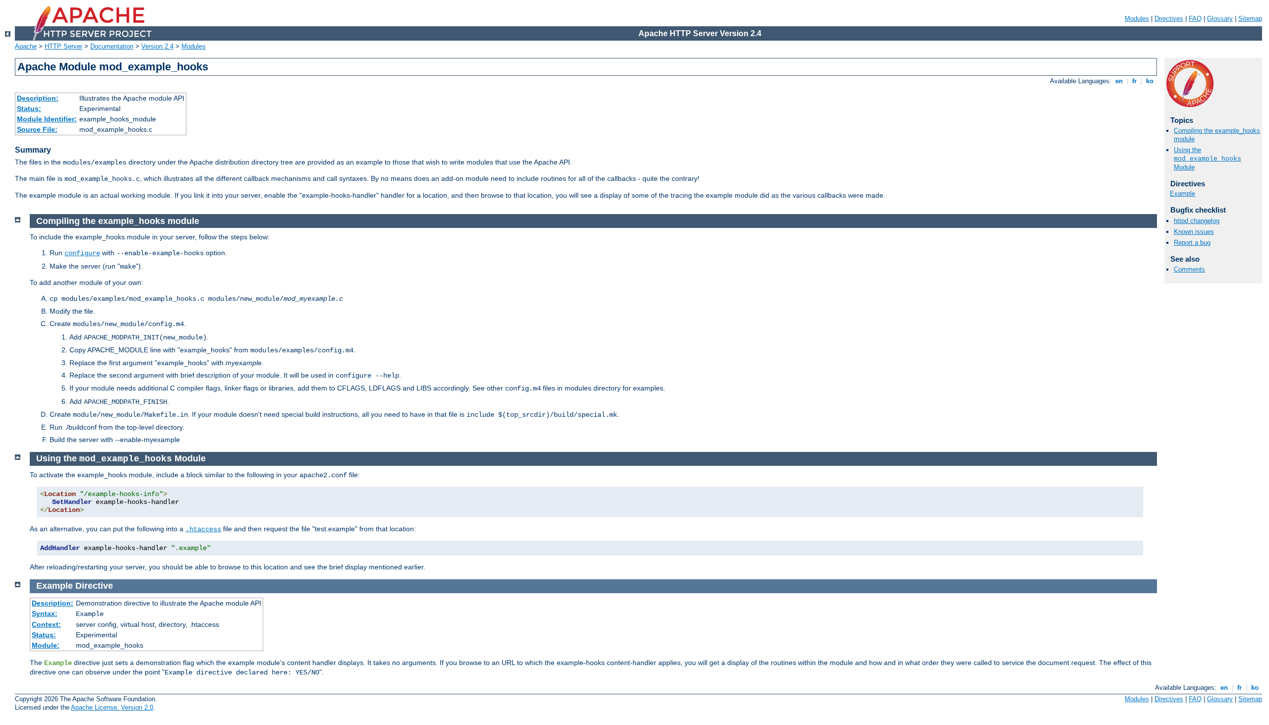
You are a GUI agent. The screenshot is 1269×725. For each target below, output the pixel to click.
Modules (1137, 18)
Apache (26, 46)
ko (1149, 81)
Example (1182, 193)
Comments (1189, 269)
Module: (45, 645)
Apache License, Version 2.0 (112, 707)
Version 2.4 (157, 46)
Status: (29, 108)
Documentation (111, 46)
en (1119, 81)
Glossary (1220, 18)
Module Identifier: (47, 119)
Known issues (1194, 231)
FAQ (1195, 18)
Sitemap (1250, 18)
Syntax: (45, 613)
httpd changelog (1196, 220)
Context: (46, 624)
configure (82, 253)
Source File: (37, 129)
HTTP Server (63, 46)
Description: (37, 98)
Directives (1168, 18)
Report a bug (1192, 242)
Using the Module (1207, 158)
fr (1134, 81)
